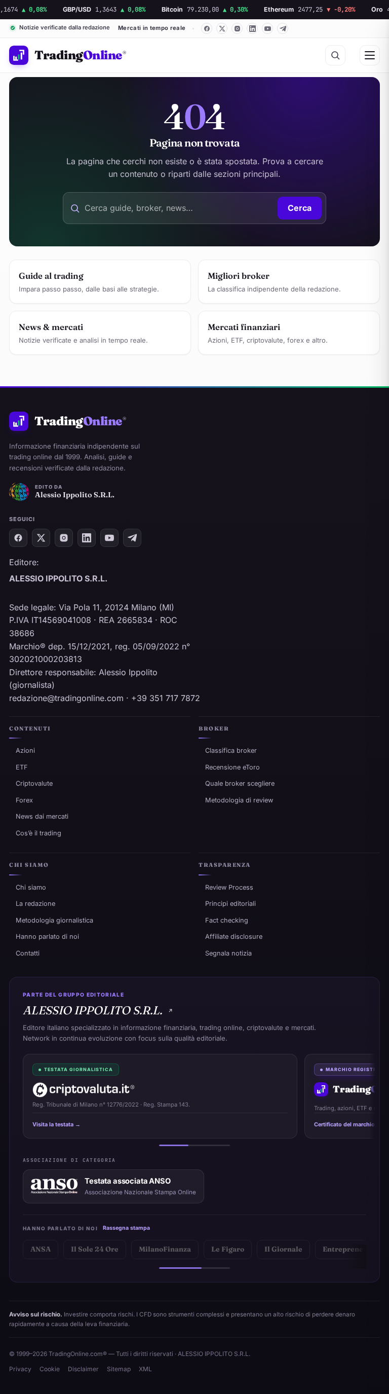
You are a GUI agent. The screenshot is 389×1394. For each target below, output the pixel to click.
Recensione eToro (232, 767)
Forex (24, 800)
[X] (221, 28)
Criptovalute (34, 783)
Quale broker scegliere (240, 783)
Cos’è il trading (38, 833)
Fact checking (226, 920)
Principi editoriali (230, 903)
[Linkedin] (252, 28)
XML (145, 1369)
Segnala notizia (228, 953)
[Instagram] (237, 28)
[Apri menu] (370, 55)
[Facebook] (206, 28)
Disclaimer (83, 1369)
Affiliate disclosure (233, 936)
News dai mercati (42, 816)
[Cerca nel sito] (335, 55)
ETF (22, 767)
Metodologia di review (239, 800)
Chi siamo (31, 887)
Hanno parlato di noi (47, 936)
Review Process (229, 887)
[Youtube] (267, 28)
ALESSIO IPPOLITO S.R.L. (92, 1010)
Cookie (50, 1369)
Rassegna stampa (126, 1228)
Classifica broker (231, 750)
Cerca (300, 208)
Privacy (20, 1369)
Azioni (25, 750)
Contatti (28, 953)
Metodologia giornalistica (54, 920)
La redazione (35, 903)
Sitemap (119, 1369)
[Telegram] (282, 28)
